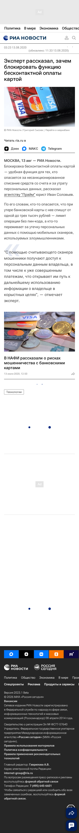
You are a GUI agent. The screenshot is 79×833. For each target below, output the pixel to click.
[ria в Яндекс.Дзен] (26, 654)
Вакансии (10, 701)
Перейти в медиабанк (57, 130)
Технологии (14, 392)
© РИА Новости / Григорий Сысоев (23, 130)
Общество (28, 677)
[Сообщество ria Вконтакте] (41, 654)
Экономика (46, 677)
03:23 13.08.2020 (15, 47)
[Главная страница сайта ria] (24, 38)
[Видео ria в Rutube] (71, 654)
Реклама (34, 684)
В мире (63, 677)
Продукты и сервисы (59, 684)
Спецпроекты (14, 684)
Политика (10, 677)
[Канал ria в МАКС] (11, 654)
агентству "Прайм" (19, 194)
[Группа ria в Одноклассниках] (56, 654)
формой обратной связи (41, 781)
